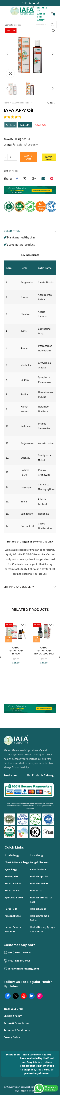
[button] (13, 117)
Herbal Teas (37, 890)
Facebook (22, 3)
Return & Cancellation (17, 1023)
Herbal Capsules (39, 876)
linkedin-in (34, 3)
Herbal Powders (39, 883)
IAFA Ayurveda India (21, 102)
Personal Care (12, 915)
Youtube (30, 3)
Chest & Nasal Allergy (16, 862)
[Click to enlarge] (10, 73)
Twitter (26, 3)
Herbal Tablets (13, 883)
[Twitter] (24, 178)
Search (52, 24)
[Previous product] (48, 102)
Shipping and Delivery (19, 586)
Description (12, 230)
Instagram (38, 3)
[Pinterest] (52, 178)
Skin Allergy (37, 855)
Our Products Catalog (40, 775)
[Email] (43, 178)
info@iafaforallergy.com (23, 968)
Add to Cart (28, 157)
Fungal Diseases (39, 862)
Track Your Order (13, 1008)
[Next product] (54, 102)
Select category (40, 25)
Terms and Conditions (17, 1030)
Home (6, 102)
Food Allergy (11, 855)
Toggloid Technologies (31, 1090)
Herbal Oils (10, 908)
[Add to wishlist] (53, 31)
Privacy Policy (12, 1037)
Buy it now (49, 158)
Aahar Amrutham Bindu (16, 650)
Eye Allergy (10, 869)
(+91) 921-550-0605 (19, 960)
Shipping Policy (13, 1015)
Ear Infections (38, 869)
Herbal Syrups (38, 908)
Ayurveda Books (13, 897)
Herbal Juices (12, 890)
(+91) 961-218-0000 (19, 952)
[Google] (34, 178)
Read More (10, 775)
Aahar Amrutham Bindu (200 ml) (44, 650)
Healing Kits (11, 876)
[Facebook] (16, 178)
